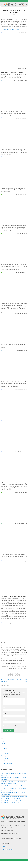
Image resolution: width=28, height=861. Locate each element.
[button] (2, 4)
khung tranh (3, 740)
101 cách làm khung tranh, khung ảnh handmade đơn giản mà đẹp (13, 774)
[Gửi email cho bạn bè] (15, 674)
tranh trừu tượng (5, 760)
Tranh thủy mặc (4, 755)
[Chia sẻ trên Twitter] (13, 674)
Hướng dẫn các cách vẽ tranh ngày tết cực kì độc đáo (13, 785)
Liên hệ (4, 854)
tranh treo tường (4, 746)
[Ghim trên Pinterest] (17, 674)
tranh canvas (4, 748)
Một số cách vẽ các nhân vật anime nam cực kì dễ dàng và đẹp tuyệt (14, 778)
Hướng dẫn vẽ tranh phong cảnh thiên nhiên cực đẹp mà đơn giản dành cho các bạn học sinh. (13, 801)
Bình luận (5, 696)
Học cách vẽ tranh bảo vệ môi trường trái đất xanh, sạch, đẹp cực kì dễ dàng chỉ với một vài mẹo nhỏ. (14, 797)
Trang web (5, 719)
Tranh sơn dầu (4, 751)
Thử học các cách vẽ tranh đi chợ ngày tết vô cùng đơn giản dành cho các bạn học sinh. (13, 789)
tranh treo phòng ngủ (6, 765)
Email (4, 713)
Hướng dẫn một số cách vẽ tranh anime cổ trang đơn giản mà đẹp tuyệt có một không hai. (13, 782)
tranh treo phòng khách (6, 763)
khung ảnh (3, 743)
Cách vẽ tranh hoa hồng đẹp (11, 29)
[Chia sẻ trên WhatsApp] (8, 674)
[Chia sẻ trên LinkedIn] (20, 674)
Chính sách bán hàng (8, 849)
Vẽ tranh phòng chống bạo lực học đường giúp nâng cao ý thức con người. (13, 793)
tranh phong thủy (5, 758)
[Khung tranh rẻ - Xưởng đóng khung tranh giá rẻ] (14, 4)
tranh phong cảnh (5, 753)
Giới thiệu (5, 846)
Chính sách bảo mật (7, 852)
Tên (4, 707)
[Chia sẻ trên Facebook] (10, 674)
